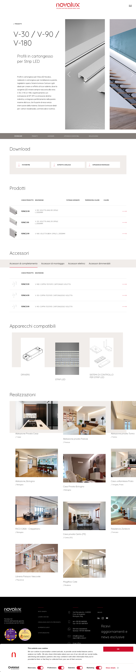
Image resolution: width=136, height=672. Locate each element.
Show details (110, 668)
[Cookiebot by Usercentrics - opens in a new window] (13, 667)
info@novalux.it (78, 636)
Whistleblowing (43, 633)
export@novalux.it (79, 638)
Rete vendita (42, 611)
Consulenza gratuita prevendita (49, 622)
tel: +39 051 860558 (80, 621)
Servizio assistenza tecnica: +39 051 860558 (81, 630)
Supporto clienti (44, 627)
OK (118, 649)
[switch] (61, 667)
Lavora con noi (43, 617)
